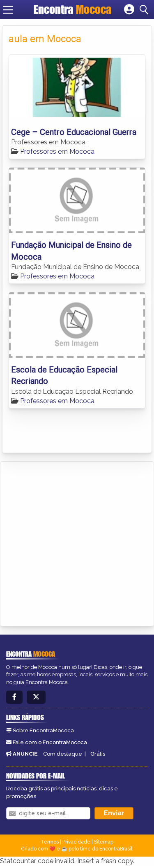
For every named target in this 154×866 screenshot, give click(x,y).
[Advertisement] (77, 542)
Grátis (97, 754)
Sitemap (103, 842)
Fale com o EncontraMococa (50, 742)
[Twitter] (36, 697)
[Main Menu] (8, 10)
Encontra (72, 9)
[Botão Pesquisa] (145, 10)
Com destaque (62, 754)
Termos (50, 842)
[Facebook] (14, 697)
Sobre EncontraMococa (43, 730)
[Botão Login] (129, 9)
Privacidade (76, 842)
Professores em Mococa (57, 151)
